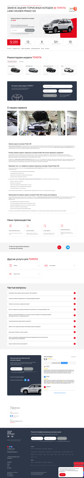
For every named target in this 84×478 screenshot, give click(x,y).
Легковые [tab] (21, 61)
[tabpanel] (42, 70)
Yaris (72, 454)
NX (31, 465)
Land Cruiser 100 (29, 66)
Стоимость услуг (16, 48)
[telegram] (10, 416)
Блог (8, 466)
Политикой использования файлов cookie (68, 471)
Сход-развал (52, 265)
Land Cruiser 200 (11, 66)
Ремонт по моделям (25, 48)
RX (33, 465)
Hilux (37, 454)
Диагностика (17, 274)
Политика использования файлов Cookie (36, 474)
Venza (48, 454)
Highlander (33, 454)
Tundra (44, 454)
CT (55, 465)
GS (42, 465)
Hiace (36, 457)
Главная (8, 5)
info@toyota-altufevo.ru (14, 413)
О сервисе (9, 462)
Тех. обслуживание (37, 448)
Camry (55, 454)
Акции (42, 48)
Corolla (59, 454)
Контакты (47, 48)
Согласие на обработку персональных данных (65, 95)
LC (53, 465)
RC (51, 465)
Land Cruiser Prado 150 (48, 66)
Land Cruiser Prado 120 (66, 451)
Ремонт (15, 265)
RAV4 (62, 66)
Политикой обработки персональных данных (22, 33)
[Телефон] (8, 446)
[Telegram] (9, 446)
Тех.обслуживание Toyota (15, 5)
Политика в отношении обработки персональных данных (39, 472)
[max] (12, 416)
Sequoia (40, 454)
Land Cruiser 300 (34, 451)
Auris (66, 454)
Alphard (32, 457)
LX (37, 465)
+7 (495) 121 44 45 (15, 408)
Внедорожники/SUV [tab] (12, 61)
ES (39, 465)
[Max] (28, 380)
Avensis (63, 454)
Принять (62, 474)
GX (35, 465)
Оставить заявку (29, 30)
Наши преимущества (35, 48)
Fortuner (51, 454)
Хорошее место (72, 11)
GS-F (45, 465)
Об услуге (9, 48)
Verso (70, 454)
